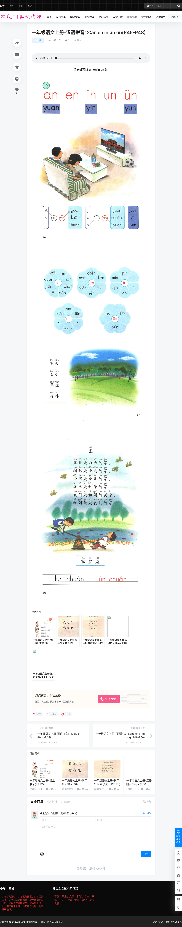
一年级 (37, 40)
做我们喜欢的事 (28, 921)
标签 (11, 5)
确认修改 (147, 813)
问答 (30, 5)
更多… (159, 16)
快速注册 (175, 17)
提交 (146, 854)
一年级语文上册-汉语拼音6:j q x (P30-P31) (139, 784)
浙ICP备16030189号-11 (53, 921)
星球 (20, 5)
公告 (2, 5)
